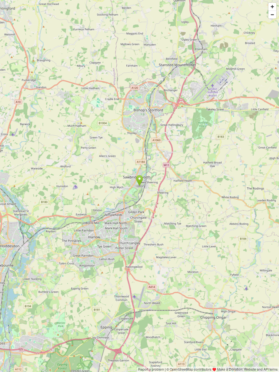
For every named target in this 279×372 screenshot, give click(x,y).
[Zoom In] (272, 7)
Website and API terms (261, 369)
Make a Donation (229, 369)
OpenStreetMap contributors (190, 369)
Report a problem (151, 369)
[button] (139, 180)
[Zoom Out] (272, 15)
